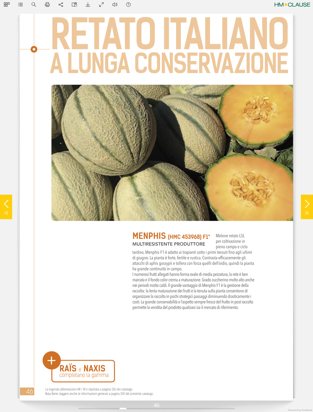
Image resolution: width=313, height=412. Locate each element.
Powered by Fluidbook (300, 410)
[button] (7, 4)
